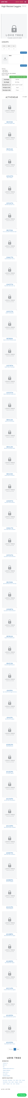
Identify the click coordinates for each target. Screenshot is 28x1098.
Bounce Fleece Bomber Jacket (10, 123)
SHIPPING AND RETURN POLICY (8, 1068)
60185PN (9, 1015)
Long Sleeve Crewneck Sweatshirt (10, 556)
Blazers (17, 1080)
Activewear (17, 1083)
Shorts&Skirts (5, 1082)
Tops (14, 1080)
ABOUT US (5, 1065)
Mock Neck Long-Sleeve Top (9, 204)
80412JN (9, 447)
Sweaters (8, 1083)
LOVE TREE (4, 2)
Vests (20, 1080)
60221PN (9, 988)
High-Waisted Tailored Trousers (9, 1043)
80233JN (9, 230)
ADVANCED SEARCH (6, 1075)
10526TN (9, 203)
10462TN (9, 257)
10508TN (9, 609)
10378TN (9, 366)
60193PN (9, 1042)
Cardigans (16, 1082)
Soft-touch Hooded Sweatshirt (10, 664)
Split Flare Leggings (9, 881)
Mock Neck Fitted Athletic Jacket (9, 448)
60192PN (9, 907)
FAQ (3, 1066)
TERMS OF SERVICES (6, 1070)
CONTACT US (5, 1063)
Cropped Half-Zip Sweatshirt (10, 475)
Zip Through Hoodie (9, 150)
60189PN (9, 961)
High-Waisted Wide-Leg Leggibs (9, 935)
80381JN (9, 636)
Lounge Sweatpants (9, 908)
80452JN (9, 663)
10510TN (9, 176)
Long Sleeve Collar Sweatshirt (10, 502)
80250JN (9, 582)
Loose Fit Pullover (10, 177)
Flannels (20, 1082)
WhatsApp (22, 1095)
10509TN (9, 501)
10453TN (9, 284)
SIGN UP (17, 1)
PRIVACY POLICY (6, 1072)
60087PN (9, 853)
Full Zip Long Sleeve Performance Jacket (10, 231)
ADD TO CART (23, 52)
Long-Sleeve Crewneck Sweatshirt (10, 610)
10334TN (9, 555)
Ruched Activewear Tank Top (10, 258)
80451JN (9, 149)
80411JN (9, 420)
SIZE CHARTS (5, 1074)
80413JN (9, 474)
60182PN (9, 772)
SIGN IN (21, 1)
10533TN (9, 393)
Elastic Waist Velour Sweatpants (9, 854)
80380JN (9, 338)
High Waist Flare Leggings (9, 718)
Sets (11, 1083)
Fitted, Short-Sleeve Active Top (9, 285)
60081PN (9, 745)
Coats (14, 1083)
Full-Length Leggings (9, 773)
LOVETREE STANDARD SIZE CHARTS (18, 77)
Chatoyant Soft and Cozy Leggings (10, 989)
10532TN (9, 311)
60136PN (9, 799)
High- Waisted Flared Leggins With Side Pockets (10, 692)
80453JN (9, 122)
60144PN (9, 826)
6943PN (10, 690)
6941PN (10, 717)
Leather (4, 1083)
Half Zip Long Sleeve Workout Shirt (10, 394)
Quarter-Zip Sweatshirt (10, 312)
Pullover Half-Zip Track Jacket (10, 367)
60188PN (9, 934)
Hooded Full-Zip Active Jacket (10, 637)
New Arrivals (5, 1080)
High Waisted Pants (9, 746)
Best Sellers (10, 1080)
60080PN (9, 880)
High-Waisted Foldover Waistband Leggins (10, 828)
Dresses (23, 1080)
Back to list (24, 6)
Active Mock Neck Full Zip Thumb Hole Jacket (9, 584)
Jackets (12, 1082)
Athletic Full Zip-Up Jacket (9, 421)
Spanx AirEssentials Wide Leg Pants (9, 1016)
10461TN (9, 528)
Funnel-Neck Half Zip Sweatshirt (9, 529)
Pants (10, 1082)
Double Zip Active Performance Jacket (9, 339)
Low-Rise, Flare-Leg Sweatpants (9, 800)
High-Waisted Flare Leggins (9, 962)
